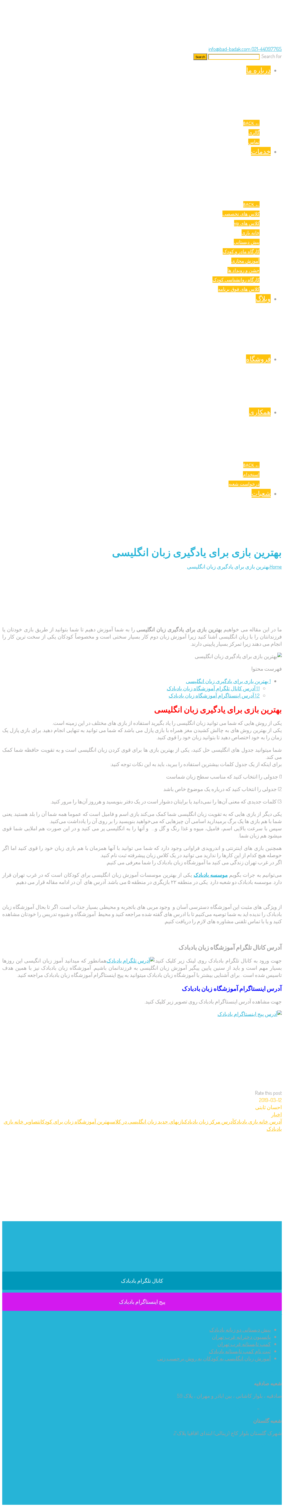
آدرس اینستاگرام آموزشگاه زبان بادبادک (214, 695)
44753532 (271, 1445)
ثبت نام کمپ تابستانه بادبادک (240, 1351)
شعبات (261, 493)
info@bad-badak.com (229, 48)
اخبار (276, 1114)
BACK (251, 123)
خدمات (261, 151)
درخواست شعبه (244, 484)
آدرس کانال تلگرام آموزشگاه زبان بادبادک (213, 688)
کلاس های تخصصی (241, 214)
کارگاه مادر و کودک (241, 251)
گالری (254, 132)
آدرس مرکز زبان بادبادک (209, 1121)
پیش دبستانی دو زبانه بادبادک (240, 1329)
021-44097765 (266, 48)
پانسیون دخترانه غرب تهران (241, 1336)
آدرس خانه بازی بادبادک (258, 1121)
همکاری (260, 412)
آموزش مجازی (245, 261)
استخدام (251, 474)
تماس (254, 142)
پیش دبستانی (247, 242)
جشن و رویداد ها (243, 270)
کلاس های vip (247, 223)
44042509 (271, 1408)
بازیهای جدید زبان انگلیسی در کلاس (148, 1121)
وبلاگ (263, 298)
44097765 (245, 1408)
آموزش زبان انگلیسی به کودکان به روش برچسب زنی (214, 1358)
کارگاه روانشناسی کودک (236, 279)
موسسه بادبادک (211, 874)
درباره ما (258, 70)
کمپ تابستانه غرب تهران (244, 1343)
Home (276, 566)
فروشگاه (258, 358)
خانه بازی (251, 232)
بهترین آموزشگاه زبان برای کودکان (75, 1121)
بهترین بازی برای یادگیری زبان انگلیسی (228, 681)
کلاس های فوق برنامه (239, 289)
